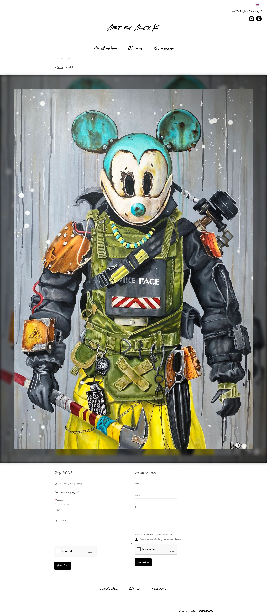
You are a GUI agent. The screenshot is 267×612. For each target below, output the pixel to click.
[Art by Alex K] (133, 28)
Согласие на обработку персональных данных (153, 534)
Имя (58, 509)
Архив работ (105, 47)
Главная (57, 58)
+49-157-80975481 (247, 11)
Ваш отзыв (60, 520)
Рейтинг (59, 500)
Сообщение (139, 506)
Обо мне (135, 47)
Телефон (138, 494)
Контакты (163, 47)
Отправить (62, 565)
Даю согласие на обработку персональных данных (160, 539)
